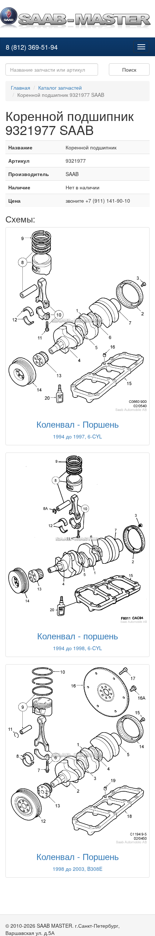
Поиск (129, 69)
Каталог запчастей (60, 87)
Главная (20, 87)
